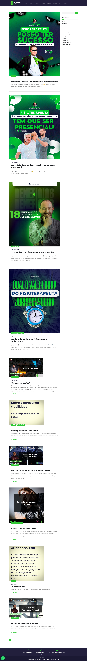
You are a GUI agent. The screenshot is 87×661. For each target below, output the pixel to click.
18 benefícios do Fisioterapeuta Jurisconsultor (32, 252)
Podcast (64, 40)
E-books (55, 3)
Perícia (13, 75)
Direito (14, 424)
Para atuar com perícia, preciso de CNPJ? (30, 470)
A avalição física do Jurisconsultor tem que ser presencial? (33, 166)
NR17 (63, 36)
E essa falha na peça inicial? (24, 529)
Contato (65, 3)
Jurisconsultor (18, 587)
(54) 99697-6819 (27, 652)
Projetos (37, 3)
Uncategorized (66, 44)
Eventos (49, 3)
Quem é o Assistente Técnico (24, 623)
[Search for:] (70, 13)
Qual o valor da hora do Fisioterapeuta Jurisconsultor (29, 340)
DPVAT (63, 25)
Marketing (64, 32)
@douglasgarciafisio (41, 652)
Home (26, 3)
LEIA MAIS (15, 88)
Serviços (31, 3)
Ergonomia (14, 522)
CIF (62, 21)
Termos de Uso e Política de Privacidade (43, 657)
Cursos (43, 3)
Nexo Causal (65, 34)
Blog (60, 3)
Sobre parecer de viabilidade (24, 431)
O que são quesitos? (20, 383)
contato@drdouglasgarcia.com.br (57, 652)
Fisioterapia (15, 246)
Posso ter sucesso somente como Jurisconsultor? (34, 82)
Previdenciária (21, 424)
